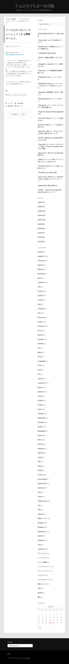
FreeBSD (41, 344)
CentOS (40, 291)
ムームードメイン (44, 571)
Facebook (41, 339)
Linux (39, 409)
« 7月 (39, 628)
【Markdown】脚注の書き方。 (48, 185)
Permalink (10, 106)
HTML (40, 365)
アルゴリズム (42, 553)
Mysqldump (41, 431)
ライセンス (41, 575)
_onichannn (20, 103)
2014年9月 (41, 224)
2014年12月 (42, 211)
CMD (39, 304)
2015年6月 (41, 207)
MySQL (40, 427)
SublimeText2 (42, 483)
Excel (39, 330)
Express (40, 335)
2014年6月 (41, 237)
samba (40, 457)
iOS (39, 374)
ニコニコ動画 (42, 562)
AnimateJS (41, 260)
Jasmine (40, 378)
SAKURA (41, 453)
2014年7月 (41, 233)
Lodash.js (41, 413)
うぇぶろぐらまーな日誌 (34, 6)
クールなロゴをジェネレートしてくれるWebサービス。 (18, 34)
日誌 (39, 588)
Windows (41, 523)
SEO (39, 462)
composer (41, 309)
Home (14, 19)
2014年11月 (41, 215)
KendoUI (40, 400)
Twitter (40, 496)
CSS (39, 313)
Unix (39, 505)
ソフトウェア (42, 558)
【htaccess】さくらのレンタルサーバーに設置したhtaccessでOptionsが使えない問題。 (51, 146)
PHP (39, 440)
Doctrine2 (41, 317)
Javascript (41, 383)
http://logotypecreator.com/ (14, 54)
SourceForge (42, 479)
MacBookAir (42, 418)
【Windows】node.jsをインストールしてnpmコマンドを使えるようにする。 (50, 86)
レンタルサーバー (44, 580)
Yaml (39, 545)
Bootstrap (41, 274)
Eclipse (40, 322)
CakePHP (41, 282)
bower (40, 278)
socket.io (41, 475)
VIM (39, 510)
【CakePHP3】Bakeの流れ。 (48, 53)
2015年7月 (41, 202)
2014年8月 (41, 228)
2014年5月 (41, 242)
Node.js (40, 435)
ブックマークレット (44, 566)
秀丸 (39, 597)
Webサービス (20, 106)
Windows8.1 (42, 531)
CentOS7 (41, 295)
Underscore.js (42, 501)
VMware (40, 514)
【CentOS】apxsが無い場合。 (48, 172)
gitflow (40, 352)
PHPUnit (40, 444)
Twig (39, 492)
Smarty (40, 470)
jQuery (40, 387)
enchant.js (41, 326)
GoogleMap (41, 361)
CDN (39, 287)
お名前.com (42, 549)
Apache (40, 265)
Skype (40, 466)
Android (40, 252)
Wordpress (41, 540)
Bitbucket (41, 269)
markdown (41, 422)
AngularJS (41, 256)
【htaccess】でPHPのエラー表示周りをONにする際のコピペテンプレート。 (51, 179)
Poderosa (41, 448)
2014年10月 (42, 220)
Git (39, 348)
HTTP (40, 370)
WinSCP (40, 536)
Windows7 (41, 527)
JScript (40, 396)
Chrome (40, 300)
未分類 (40, 593)
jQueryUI (41, 392)
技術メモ (41, 584)
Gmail (40, 357)
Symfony (41, 488)
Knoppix (40, 405)
